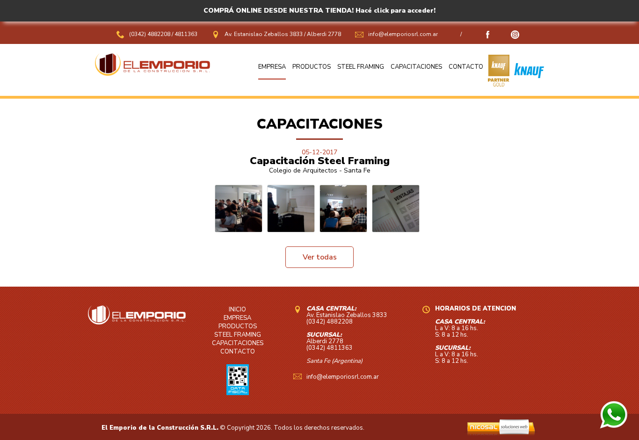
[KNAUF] (526, 84)
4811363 (185, 34)
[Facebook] (488, 37)
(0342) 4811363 (329, 348)
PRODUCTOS (311, 67)
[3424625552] (614, 426)
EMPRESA (272, 67)
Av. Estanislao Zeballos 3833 (264, 34)
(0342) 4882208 (150, 34)
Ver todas (320, 257)
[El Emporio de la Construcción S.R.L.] (152, 73)
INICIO (237, 309)
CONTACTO (466, 67)
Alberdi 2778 (324, 34)
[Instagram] (515, 37)
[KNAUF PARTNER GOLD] (498, 84)
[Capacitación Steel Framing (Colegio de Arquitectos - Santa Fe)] (238, 208)
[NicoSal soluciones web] (500, 434)
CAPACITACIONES (416, 67)
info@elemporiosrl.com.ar (403, 34)
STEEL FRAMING (360, 67)
